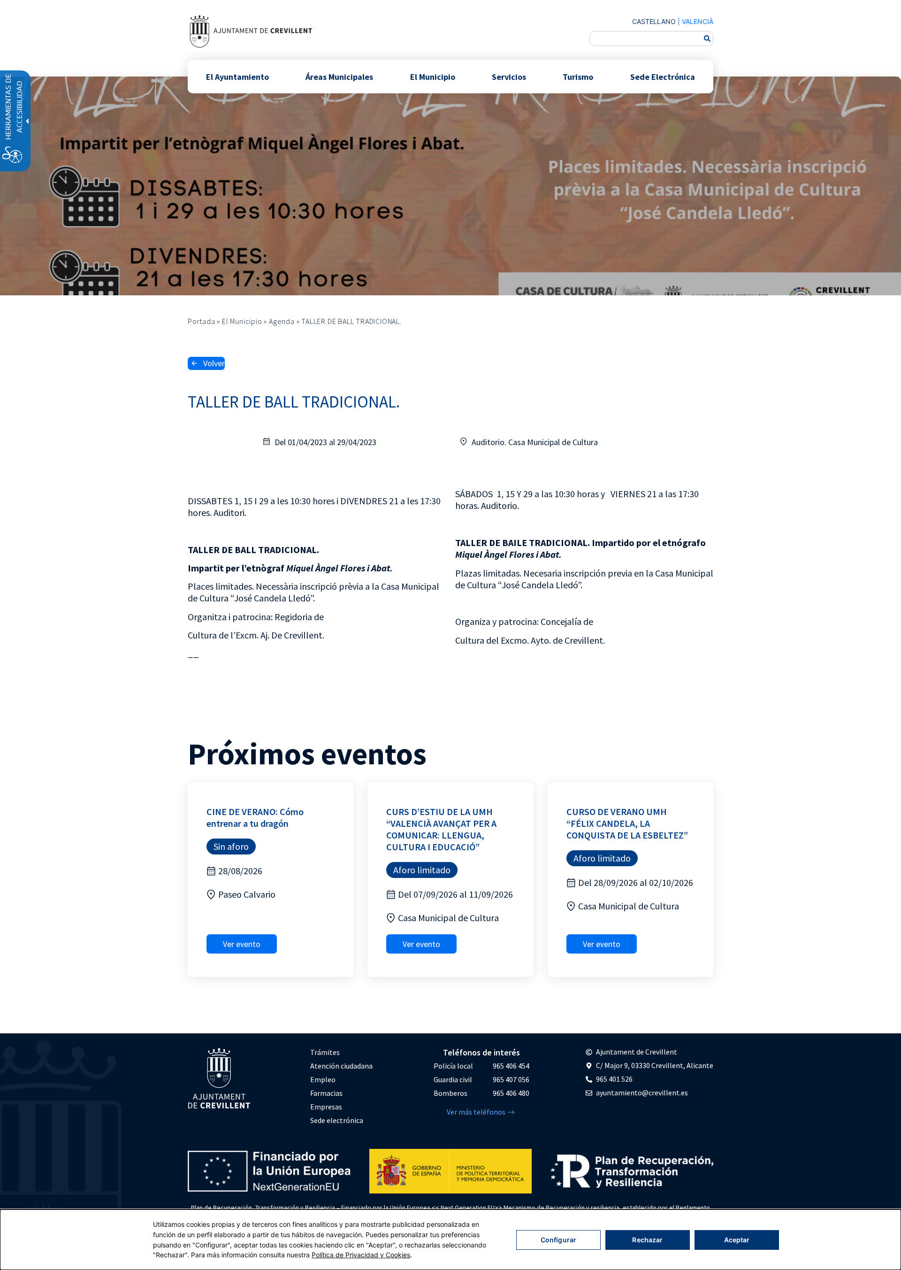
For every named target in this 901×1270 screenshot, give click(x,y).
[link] (250, 31)
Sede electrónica (336, 1120)
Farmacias (326, 1093)
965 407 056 (511, 1079)
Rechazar (647, 1240)
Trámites (325, 1052)
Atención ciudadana (341, 1065)
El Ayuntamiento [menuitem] (237, 76)
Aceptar (737, 1240)
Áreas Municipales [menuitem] (339, 76)
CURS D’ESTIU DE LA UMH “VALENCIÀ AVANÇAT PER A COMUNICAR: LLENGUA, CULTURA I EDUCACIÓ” (441, 829)
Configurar (558, 1240)
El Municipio (242, 321)
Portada (201, 321)
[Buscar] (707, 38)
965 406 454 (511, 1065)
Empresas (326, 1106)
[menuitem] (341, 1052)
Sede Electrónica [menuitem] (662, 76)
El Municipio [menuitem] (432, 76)
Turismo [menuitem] (578, 76)
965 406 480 (511, 1093)
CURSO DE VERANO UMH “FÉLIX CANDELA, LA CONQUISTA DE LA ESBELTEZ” (627, 823)
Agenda (282, 321)
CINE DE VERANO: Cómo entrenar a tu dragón (255, 817)
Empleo (323, 1079)
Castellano (654, 21)
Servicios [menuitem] (509, 76)
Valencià (697, 21)
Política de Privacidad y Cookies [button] (361, 1255)
